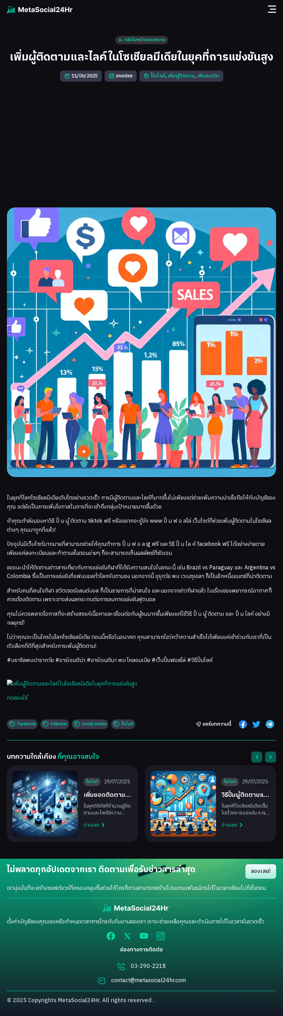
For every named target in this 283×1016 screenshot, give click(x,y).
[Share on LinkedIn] (270, 724)
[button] (256, 757)
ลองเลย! (261, 871)
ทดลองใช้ (17, 698)
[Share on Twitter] (256, 724)
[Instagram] (160, 936)
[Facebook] (111, 936)
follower (59, 724)
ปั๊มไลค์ (158, 76)
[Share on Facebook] (243, 724)
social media (94, 724)
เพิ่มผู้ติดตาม (181, 76)
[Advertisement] (141, 144)
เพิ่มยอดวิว (208, 76)
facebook (26, 724)
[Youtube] (144, 936)
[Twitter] (127, 936)
